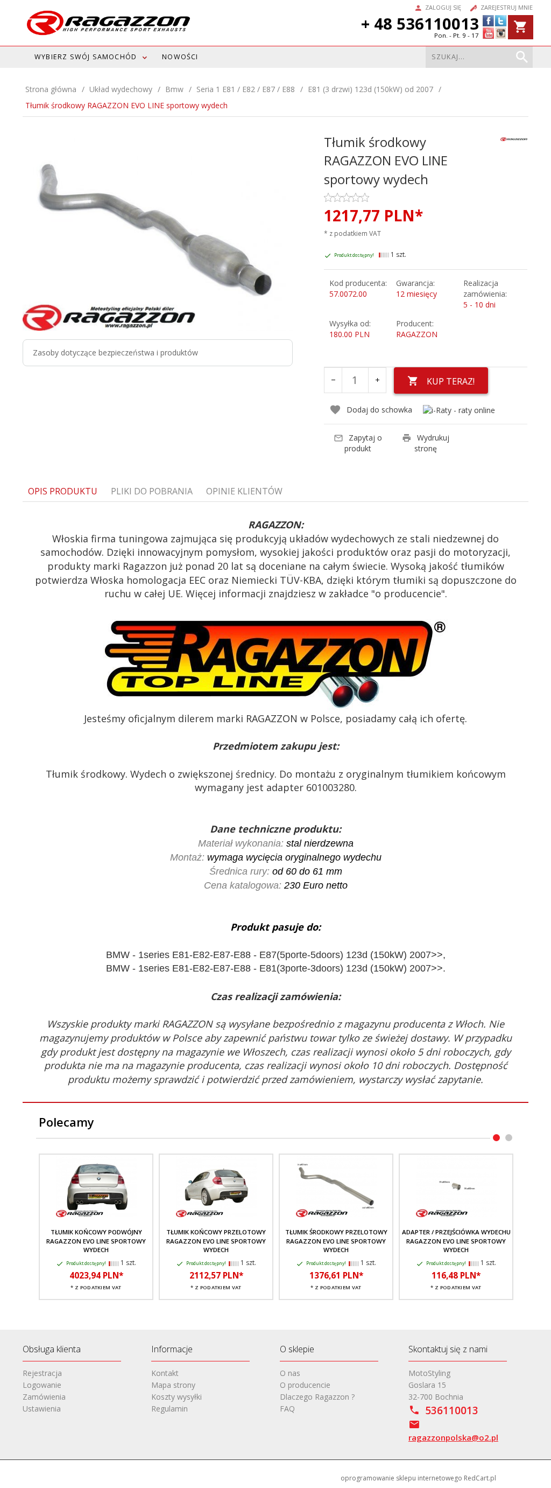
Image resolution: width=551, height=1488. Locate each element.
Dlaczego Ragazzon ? (317, 1397)
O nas (290, 1373)
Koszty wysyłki (176, 1397)
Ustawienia (42, 1408)
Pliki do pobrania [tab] (152, 491)
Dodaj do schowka (379, 409)
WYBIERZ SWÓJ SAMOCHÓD (85, 56)
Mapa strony (173, 1385)
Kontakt (165, 1373)
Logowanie (42, 1385)
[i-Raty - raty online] (459, 410)
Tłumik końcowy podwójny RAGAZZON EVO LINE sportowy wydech (96, 1241)
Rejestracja (42, 1373)
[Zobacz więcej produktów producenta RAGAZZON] (513, 138)
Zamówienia (44, 1397)
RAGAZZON (416, 334)
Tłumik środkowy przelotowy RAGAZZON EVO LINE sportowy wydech (336, 1241)
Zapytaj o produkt (363, 442)
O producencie (305, 1385)
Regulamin (169, 1408)
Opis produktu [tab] (62, 491)
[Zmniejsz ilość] (333, 380)
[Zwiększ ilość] (377, 380)
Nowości (180, 56)
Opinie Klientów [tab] (244, 491)
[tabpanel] (275, 802)
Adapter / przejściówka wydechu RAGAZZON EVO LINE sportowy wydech (456, 1241)
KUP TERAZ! (451, 381)
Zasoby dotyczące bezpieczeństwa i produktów (115, 352)
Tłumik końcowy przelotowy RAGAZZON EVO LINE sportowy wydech (216, 1241)
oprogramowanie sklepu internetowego (401, 1478)
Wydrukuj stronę (431, 442)
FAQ (287, 1408)
